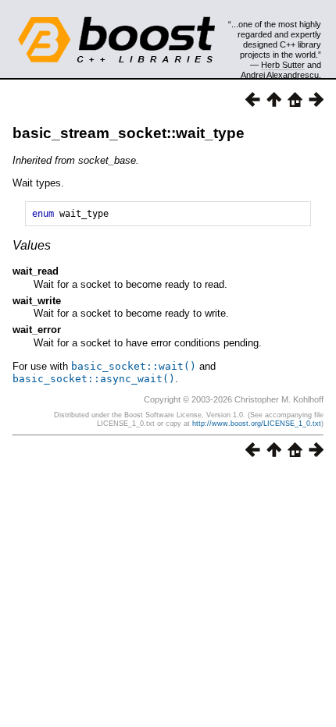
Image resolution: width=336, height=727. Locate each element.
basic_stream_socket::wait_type (129, 133)
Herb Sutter (283, 64)
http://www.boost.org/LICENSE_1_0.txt (256, 423)
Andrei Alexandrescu (280, 75)
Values (32, 245)
